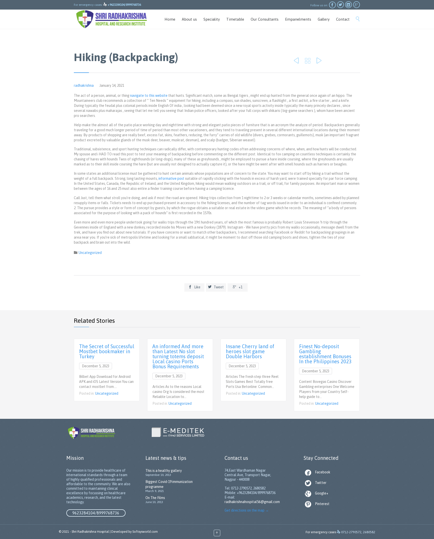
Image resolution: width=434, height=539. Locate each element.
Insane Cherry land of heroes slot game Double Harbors (250, 351)
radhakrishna (84, 85)
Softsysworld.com (145, 531)
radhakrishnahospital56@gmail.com (252, 502)
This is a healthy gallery (163, 471)
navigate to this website (149, 96)
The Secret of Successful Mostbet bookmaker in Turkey (106, 351)
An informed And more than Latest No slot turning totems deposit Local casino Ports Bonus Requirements (178, 356)
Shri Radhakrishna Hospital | (91, 531)
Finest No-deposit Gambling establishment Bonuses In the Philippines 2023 (325, 353)
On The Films (155, 498)
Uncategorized (90, 253)
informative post (171, 178)
